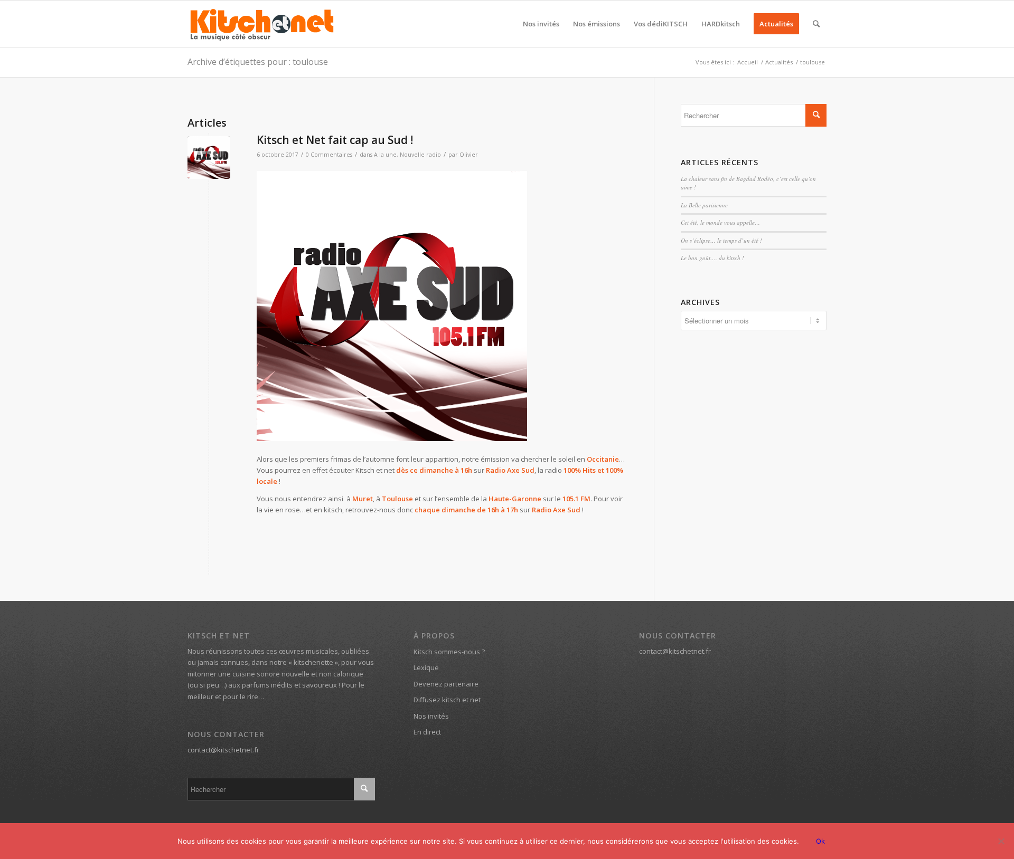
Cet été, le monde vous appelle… (720, 222)
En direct (427, 732)
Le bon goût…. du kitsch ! (712, 258)
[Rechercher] (816, 24)
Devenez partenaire (446, 684)
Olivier (468, 154)
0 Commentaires (329, 154)
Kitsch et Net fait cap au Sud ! (335, 139)
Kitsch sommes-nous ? (449, 651)
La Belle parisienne (704, 205)
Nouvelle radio (420, 154)
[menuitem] (541, 24)
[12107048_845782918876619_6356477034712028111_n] (208, 157)
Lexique (426, 667)
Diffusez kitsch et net (447, 699)
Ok (820, 841)
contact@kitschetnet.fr (223, 750)
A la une (385, 154)
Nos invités (431, 716)
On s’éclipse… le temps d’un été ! (721, 240)
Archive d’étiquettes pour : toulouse (257, 62)
